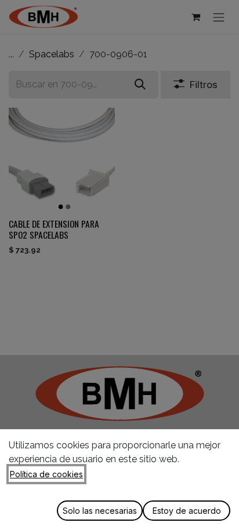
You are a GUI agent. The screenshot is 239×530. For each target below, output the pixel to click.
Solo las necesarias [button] (100, 511)
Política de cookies (46, 474)
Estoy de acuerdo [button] (187, 511)
